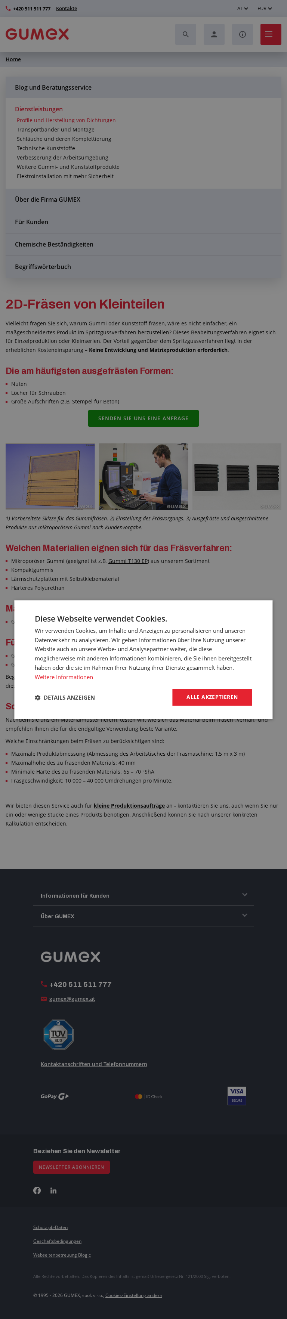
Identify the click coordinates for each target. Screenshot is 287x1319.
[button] (65, 697)
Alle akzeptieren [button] (212, 697)
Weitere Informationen (64, 677)
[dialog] (143, 659)
